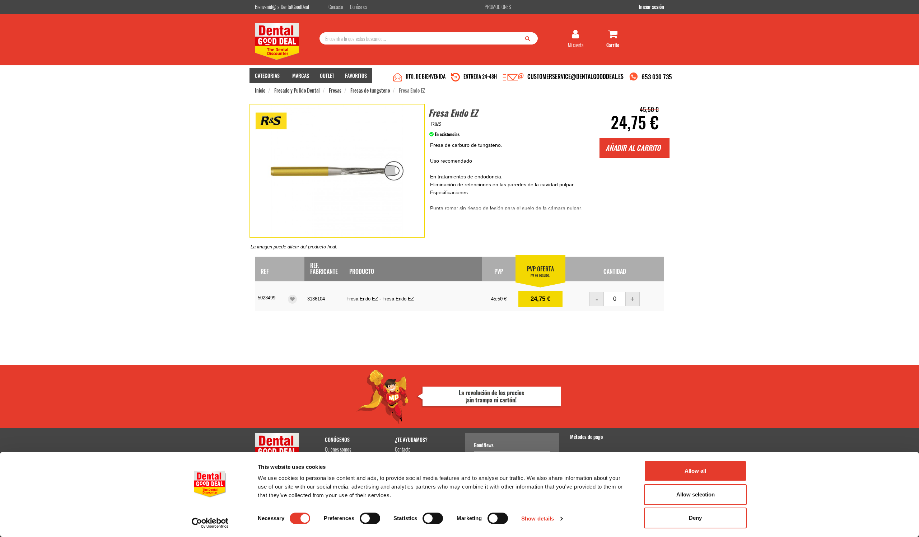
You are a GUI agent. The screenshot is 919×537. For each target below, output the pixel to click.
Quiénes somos (338, 449)
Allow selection (695, 494)
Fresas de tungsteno (370, 90)
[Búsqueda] (529, 38)
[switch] (370, 518)
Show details (537, 518)
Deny (695, 518)
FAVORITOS (356, 75)
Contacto (403, 449)
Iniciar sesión (651, 6)
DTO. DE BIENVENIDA (425, 76)
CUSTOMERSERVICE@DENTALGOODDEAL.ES (575, 76)
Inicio (260, 90)
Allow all (695, 471)
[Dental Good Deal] (284, 41)
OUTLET (327, 75)
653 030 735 (657, 76)
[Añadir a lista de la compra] (292, 299)
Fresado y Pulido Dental (297, 90)
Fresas (335, 90)
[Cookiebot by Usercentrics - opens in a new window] (210, 523)
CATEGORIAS (267, 75)
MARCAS (300, 75)
